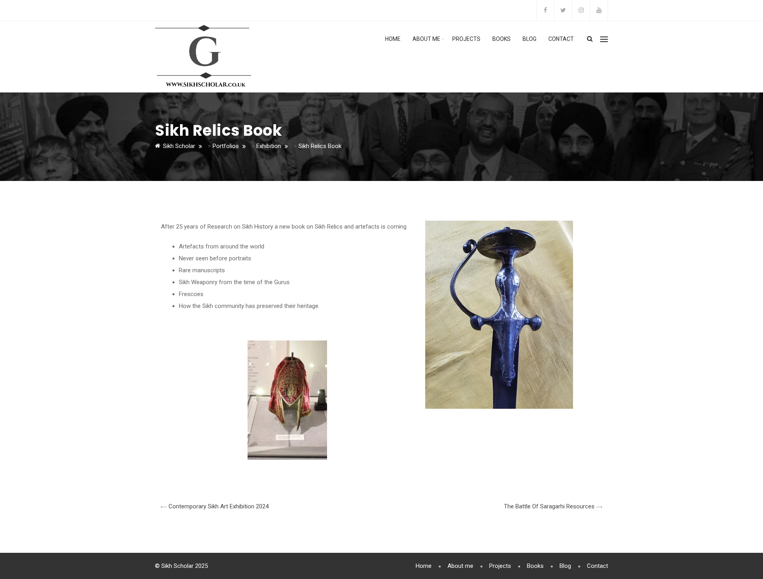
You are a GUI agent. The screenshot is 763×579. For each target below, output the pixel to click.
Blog (529, 39)
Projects (466, 39)
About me (426, 39)
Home (393, 39)
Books (501, 39)
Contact (561, 39)
